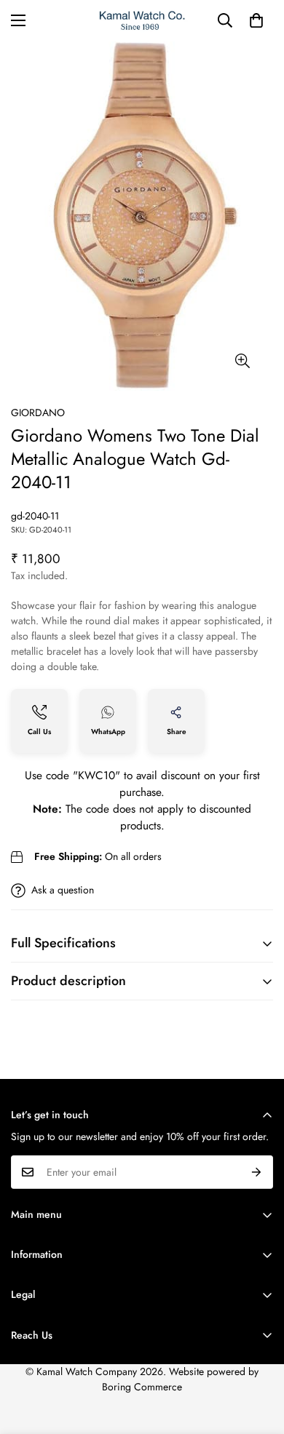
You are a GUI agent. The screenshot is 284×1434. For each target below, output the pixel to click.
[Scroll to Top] (257, 1356)
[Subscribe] (256, 1172)
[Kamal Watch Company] (142, 20)
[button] (256, 20)
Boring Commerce (142, 1386)
